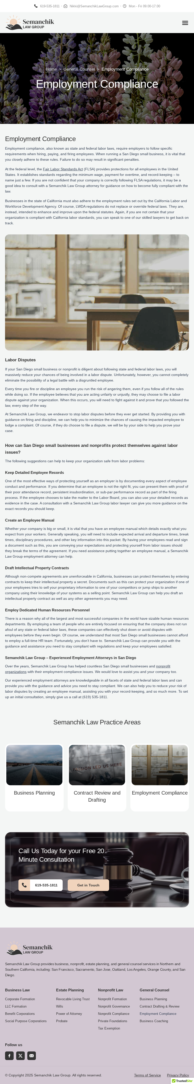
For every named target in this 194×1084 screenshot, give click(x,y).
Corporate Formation (20, 999)
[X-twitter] (20, 1055)
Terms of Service (147, 1075)
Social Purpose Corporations (26, 1021)
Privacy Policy (178, 1075)
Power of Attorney (69, 1014)
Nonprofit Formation (112, 999)
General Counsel (79, 69)
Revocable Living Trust (73, 999)
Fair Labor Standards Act (63, 169)
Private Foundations (112, 1021)
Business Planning (34, 793)
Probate (61, 1021)
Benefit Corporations (20, 1014)
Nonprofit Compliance (113, 1014)
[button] (185, 23)
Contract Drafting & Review (159, 1006)
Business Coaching (154, 1021)
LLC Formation (16, 1006)
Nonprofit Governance (114, 1006)
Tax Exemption (109, 1028)
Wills (59, 1006)
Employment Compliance (160, 793)
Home (51, 69)
